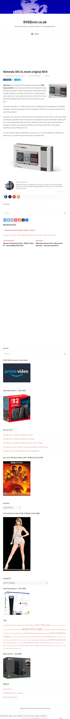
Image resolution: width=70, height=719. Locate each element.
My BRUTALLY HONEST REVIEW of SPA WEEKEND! (21, 451)
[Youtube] (14, 196)
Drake (61, 629)
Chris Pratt (8, 629)
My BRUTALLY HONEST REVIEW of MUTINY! (19, 439)
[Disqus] (35, 273)
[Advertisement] (35, 53)
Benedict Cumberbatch (27, 625)
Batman (15, 625)
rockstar (20, 642)
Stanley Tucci (16, 645)
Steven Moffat (36, 645)
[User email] (18, 196)
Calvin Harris (53, 625)
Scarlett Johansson (55, 643)
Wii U (12, 135)
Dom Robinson (35, 76)
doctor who (32, 629)
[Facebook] (5, 196)
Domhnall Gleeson (47, 629)
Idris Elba (28, 636)
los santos (23, 640)
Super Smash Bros (49, 235)
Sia (62, 643)
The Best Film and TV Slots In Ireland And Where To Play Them (25, 447)
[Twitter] (10, 196)
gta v (21, 636)
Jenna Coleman (49, 637)
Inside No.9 (36, 636)
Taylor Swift (59, 645)
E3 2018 (11, 633)
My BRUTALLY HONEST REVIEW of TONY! (18, 435)
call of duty (42, 625)
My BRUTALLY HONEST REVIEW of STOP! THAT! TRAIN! (22, 443)
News (47, 76)
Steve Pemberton (49, 645)
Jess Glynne (60, 636)
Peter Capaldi (58, 640)
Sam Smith (28, 643)
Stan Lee (6, 645)
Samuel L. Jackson (40, 643)
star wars (26, 645)
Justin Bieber (15, 640)
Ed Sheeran (31, 633)
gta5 (16, 636)
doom (55, 629)
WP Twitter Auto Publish (28, 718)
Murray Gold (45, 640)
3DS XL (14, 235)
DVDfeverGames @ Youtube (13, 693)
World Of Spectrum (10, 697)
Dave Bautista (17, 629)
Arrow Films (7, 689)
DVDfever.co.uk (35, 22)
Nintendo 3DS (36, 133)
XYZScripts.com (44, 718)
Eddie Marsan (19, 633)
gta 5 (11, 636)
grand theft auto (43, 633)
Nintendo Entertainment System (31, 235)
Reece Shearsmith (9, 643)
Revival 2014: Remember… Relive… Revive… (20, 230)
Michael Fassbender (33, 640)
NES (18, 235)
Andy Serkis (7, 625)
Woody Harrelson (15, 648)
